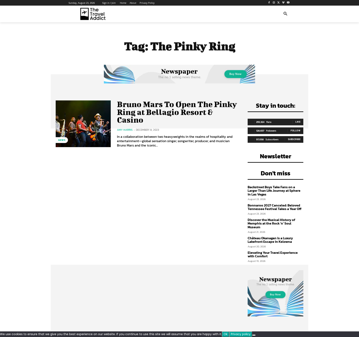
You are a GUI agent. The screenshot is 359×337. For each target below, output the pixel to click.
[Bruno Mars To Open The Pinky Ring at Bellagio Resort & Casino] (83, 123)
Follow (295, 130)
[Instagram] (274, 2)
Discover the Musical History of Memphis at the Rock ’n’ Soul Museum (271, 223)
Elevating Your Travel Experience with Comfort (273, 254)
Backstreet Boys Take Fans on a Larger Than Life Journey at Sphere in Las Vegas (274, 190)
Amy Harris (125, 130)
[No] (254, 335)
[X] (278, 2)
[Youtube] (288, 2)
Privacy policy (241, 334)
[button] (285, 14)
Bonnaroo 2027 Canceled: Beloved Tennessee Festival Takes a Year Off (274, 207)
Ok (225, 334)
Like (297, 121)
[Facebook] (269, 2)
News (61, 140)
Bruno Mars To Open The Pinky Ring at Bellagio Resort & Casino (177, 112)
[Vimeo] (283, 2)
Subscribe (294, 139)
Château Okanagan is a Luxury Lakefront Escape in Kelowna (270, 240)
